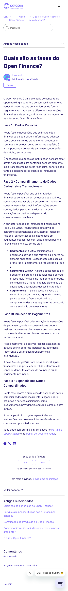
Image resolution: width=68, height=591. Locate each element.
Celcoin (7, 16)
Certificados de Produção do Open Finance (28, 521)
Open (12, 20)
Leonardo (17, 75)
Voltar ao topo (11, 490)
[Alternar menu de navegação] (59, 6)
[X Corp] (9, 443)
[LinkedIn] (14, 443)
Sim (25, 462)
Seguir (10, 85)
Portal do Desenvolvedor (40, 433)
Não (43, 462)
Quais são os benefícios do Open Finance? (28, 505)
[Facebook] (4, 443)
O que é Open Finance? (17, 538)
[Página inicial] (13, 6)
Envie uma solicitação (45, 478)
